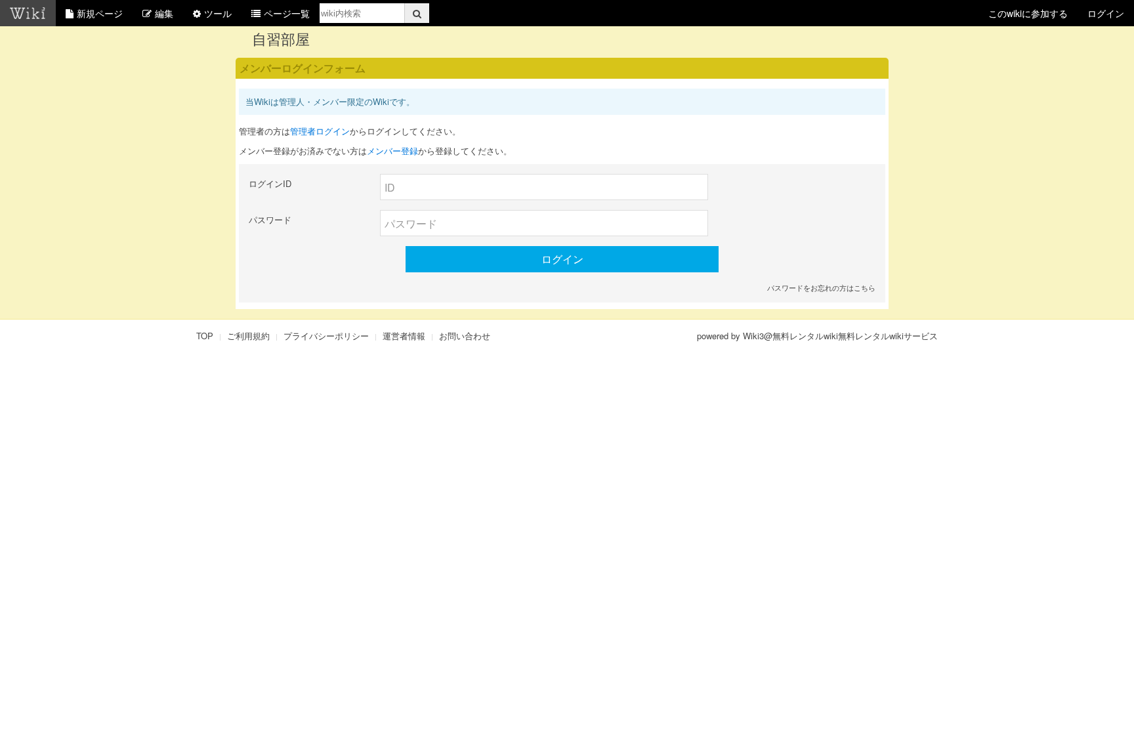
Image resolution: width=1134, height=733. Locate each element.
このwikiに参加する (1028, 13)
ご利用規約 (248, 335)
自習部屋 (281, 38)
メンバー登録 (392, 150)
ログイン (1105, 13)
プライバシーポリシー (326, 335)
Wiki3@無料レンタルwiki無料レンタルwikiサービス (840, 335)
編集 (164, 13)
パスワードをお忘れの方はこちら (821, 287)
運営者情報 (404, 335)
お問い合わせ (464, 335)
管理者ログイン (320, 131)
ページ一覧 (287, 13)
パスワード (270, 219)
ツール (218, 13)
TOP (204, 335)
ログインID (270, 183)
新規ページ (100, 13)
